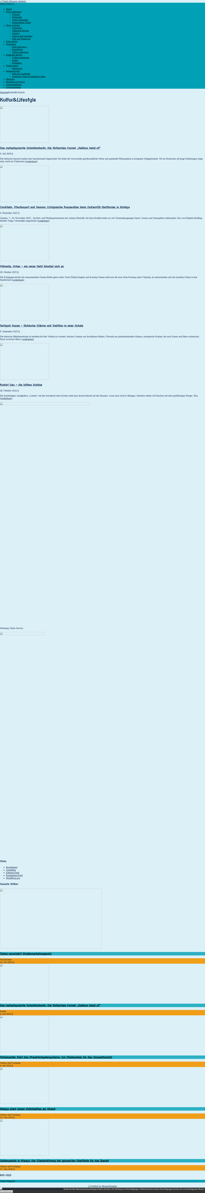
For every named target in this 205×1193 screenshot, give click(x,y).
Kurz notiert (11, 41)
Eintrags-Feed (12, 872)
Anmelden (11, 870)
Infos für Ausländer (21, 74)
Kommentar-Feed (14, 875)
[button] (7, 4)
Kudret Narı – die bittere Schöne (21, 384)
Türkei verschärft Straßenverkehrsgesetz (26, 953)
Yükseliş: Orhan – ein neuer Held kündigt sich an (32, 266)
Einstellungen (6, 1191)
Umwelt (16, 14)
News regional (13, 25)
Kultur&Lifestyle (14, 55)
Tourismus (11, 44)
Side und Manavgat (21, 38)
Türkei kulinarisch (20, 57)
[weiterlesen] (31, 161)
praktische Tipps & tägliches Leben (28, 76)
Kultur (15, 60)
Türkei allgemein (20, 20)
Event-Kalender (13, 87)
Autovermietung (13, 84)
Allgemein (17, 28)
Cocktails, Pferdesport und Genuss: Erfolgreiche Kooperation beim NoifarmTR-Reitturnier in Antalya (65, 207)
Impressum (17, 68)
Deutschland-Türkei (21, 22)
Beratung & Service (15, 82)
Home (9, 9)
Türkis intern (12, 65)
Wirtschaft (17, 17)
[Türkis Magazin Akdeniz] (102, 1)
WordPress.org (13, 878)
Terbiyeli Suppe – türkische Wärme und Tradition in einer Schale (41, 325)
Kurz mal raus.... (20, 47)
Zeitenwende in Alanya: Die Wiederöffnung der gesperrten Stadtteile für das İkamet (54, 1160)
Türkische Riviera (20, 30)
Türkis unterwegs (20, 52)
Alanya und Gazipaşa (22, 36)
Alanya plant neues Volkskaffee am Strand (27, 1109)
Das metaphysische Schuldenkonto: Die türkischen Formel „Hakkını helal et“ (50, 148)
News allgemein (13, 11)
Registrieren (11, 867)
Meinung (10, 79)
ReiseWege (17, 49)
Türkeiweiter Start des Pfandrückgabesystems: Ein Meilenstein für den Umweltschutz (56, 1057)
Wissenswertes (13, 71)
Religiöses (17, 63)
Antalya (16, 33)
